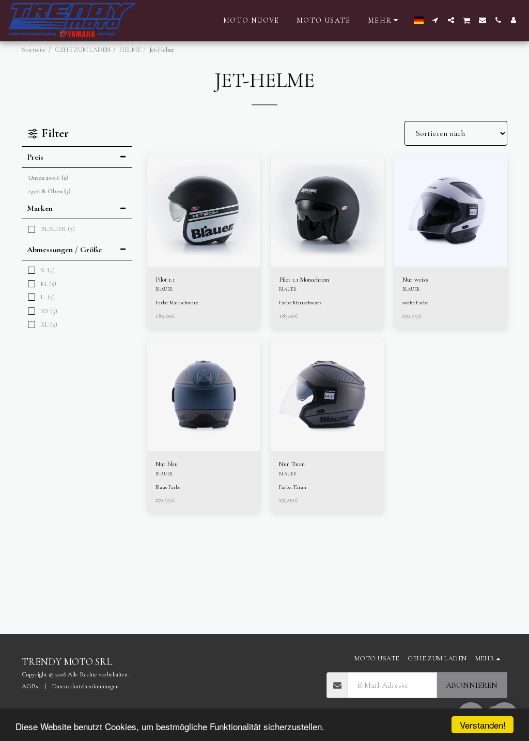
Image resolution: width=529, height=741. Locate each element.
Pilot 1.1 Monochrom (304, 279)
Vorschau (203, 247)
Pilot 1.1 (165, 279)
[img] (203, 210)
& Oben (49, 191)
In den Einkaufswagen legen (206, 260)
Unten (48, 178)
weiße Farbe (415, 303)
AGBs (30, 686)
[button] (435, 20)
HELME (130, 49)
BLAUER (164, 289)
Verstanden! (483, 724)
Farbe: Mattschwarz (176, 303)
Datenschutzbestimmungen (85, 686)
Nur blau (166, 464)
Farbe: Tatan (292, 487)
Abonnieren (471, 685)
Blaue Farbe (167, 487)
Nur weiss (415, 279)
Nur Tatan (292, 464)
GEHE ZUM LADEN (83, 49)
